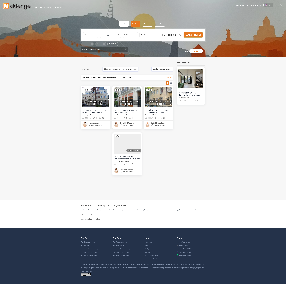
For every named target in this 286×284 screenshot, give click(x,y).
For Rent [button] (135, 24)
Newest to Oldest (162, 69)
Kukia (97, 219)
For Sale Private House (89, 252)
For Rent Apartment (120, 242)
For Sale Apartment (88, 242)
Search (193, 35)
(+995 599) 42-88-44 (186, 249)
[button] (147, 24)
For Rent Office (118, 245)
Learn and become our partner (47, 7)
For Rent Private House (121, 252)
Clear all (113, 44)
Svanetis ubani (87, 219)
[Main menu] (276, 5)
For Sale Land (86, 259)
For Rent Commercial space (123, 249)
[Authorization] (281, 5)
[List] (171, 83)
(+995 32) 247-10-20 (186, 245)
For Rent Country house (121, 255)
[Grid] (167, 83)
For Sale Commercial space (91, 249)
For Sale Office (86, 245)
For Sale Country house (89, 255)
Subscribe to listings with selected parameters (121, 69)
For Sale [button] (124, 24)
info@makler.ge (184, 242)
